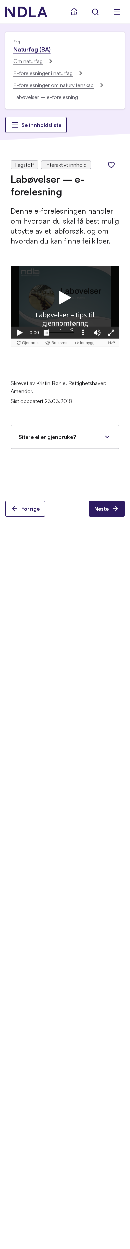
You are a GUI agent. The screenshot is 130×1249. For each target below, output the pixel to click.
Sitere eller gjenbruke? (47, 437)
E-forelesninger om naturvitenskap (53, 85)
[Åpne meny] (117, 12)
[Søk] (95, 12)
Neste (101, 508)
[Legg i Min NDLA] (111, 165)
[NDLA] (26, 12)
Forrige (30, 508)
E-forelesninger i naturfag (43, 73)
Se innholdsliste (41, 125)
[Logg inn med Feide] (74, 12)
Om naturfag (28, 61)
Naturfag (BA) (32, 49)
